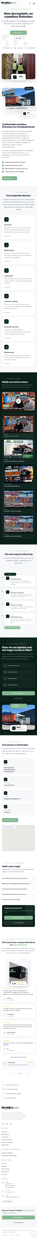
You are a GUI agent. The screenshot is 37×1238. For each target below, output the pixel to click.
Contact (18, 1235)
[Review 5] (17, 1073)
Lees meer (6, 236)
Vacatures (4, 1174)
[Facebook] (3, 1123)
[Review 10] (24, 1073)
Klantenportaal (5, 1169)
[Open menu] (34, 3)
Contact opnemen (18, 1222)
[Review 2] (13, 1073)
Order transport (9, 820)
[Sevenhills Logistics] (18, 1108)
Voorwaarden (5, 1235)
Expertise (4, 1166)
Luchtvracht (4, 1137)
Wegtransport (5, 1134)
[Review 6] (18, 1073)
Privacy (12, 1235)
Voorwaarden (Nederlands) (9, 1155)
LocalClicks (13, 1232)
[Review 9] (23, 1073)
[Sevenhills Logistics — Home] (9, 3)
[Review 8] (21, 1073)
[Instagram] (7, 1123)
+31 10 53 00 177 (9, 785)
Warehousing (5, 1145)
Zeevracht (4, 1131)
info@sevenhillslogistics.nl (12, 799)
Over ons (18, 38)
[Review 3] (14, 1073)
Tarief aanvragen (17, 32)
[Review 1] (12, 1073)
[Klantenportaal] (29, 3)
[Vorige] (9, 1073)
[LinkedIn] (11, 1123)
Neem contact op (17, 917)
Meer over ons (8, 178)
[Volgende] (27, 1073)
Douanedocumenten (7, 1142)
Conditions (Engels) (6, 1153)
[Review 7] (19, 1073)
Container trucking (6, 1139)
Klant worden (18, 698)
